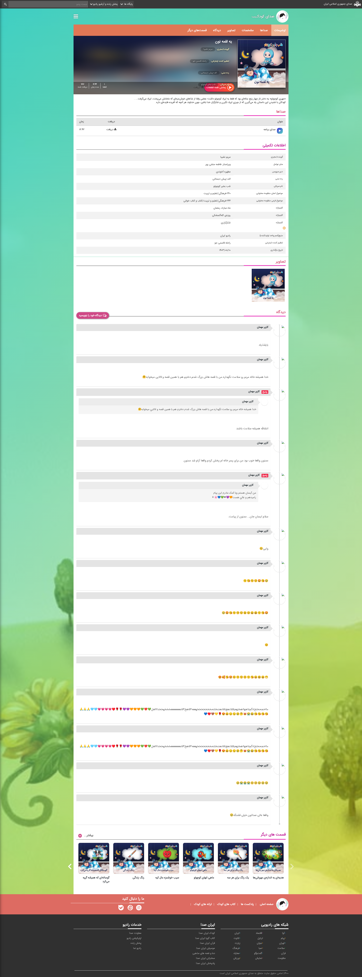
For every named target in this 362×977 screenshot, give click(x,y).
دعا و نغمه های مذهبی (204, 953)
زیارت (237, 943)
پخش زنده (136, 943)
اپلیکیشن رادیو (134, 938)
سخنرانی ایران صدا (205, 958)
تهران (282, 943)
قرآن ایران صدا (207, 943)
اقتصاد (259, 933)
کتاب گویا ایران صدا (205, 938)
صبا (260, 948)
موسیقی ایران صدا (205, 948)
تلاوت (236, 938)
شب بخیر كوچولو (208, 84)
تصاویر (231, 30)
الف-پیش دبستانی (209, 73)
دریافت (110, 130)
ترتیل (260, 938)
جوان (259, 943)
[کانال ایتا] (130, 908)
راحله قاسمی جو (200, 61)
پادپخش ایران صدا (205, 963)
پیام (283, 938)
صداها (264, 30)
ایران (237, 933)
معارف (236, 953)
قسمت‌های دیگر (197, 30)
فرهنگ (235, 948)
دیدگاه (217, 30)
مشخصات (248, 30)
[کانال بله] (121, 908)
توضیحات (280, 30)
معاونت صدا (135, 933)
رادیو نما (137, 948)
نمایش (258, 958)
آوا (283, 933)
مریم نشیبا (207, 49)
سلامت (281, 948)
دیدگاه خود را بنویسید (90, 315)
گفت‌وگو (258, 953)
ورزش (236, 958)
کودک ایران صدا (207, 933)
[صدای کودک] (138, 908)
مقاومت (282, 958)
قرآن (283, 953)
